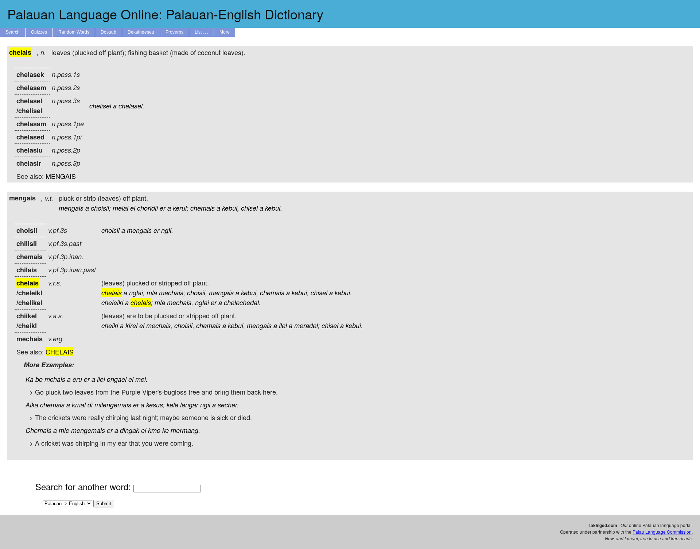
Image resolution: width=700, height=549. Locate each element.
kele (172, 404)
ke (165, 430)
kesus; (155, 404)
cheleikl (112, 302)
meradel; (307, 325)
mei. (141, 379)
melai (120, 207)
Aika (32, 404)
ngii (205, 404)
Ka (30, 379)
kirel (131, 325)
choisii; (101, 207)
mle (64, 430)
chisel (249, 207)
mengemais (88, 430)
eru (77, 379)
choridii (147, 207)
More (224, 32)
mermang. (185, 430)
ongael (117, 379)
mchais (54, 379)
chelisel (100, 105)
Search (12, 32)
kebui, (230, 207)
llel (283, 325)
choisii (110, 230)
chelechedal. (242, 302)
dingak (129, 430)
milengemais (112, 404)
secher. (228, 404)
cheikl (109, 325)
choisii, (197, 292)
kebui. (273, 207)
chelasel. (131, 105)
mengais (71, 207)
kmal (79, 404)
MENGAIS (61, 176)
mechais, (180, 302)
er (163, 207)
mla (152, 292)
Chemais (38, 430)
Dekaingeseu (141, 32)
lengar (189, 404)
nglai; (137, 292)
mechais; (172, 292)
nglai (202, 302)
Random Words (73, 32)
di (90, 404)
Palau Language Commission (662, 532)
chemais (202, 207)
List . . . (201, 32)
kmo (154, 430)
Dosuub (108, 32)
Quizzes (39, 32)
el (132, 207)
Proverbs (174, 32)
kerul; (180, 207)
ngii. (167, 230)
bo (39, 379)
